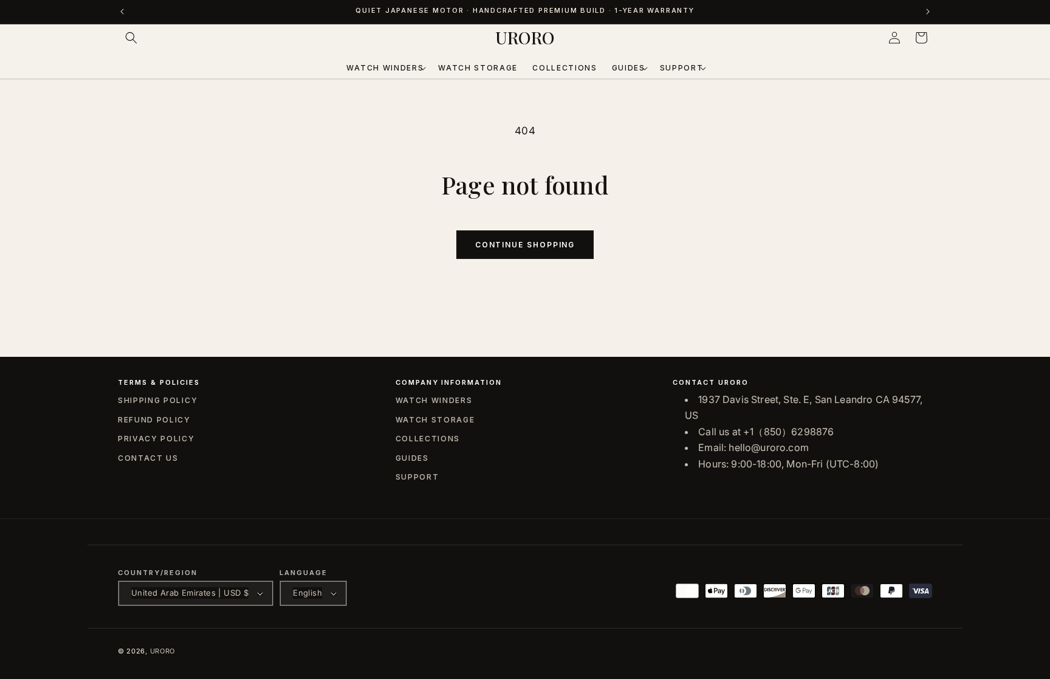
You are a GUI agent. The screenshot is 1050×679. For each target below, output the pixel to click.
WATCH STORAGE (435, 419)
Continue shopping (525, 244)
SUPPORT (417, 476)
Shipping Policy (157, 400)
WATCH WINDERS (434, 400)
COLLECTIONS (428, 438)
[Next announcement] (927, 11)
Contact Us (148, 458)
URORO (163, 651)
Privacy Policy (156, 438)
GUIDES (412, 458)
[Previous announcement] (122, 11)
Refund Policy (154, 419)
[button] (131, 37)
